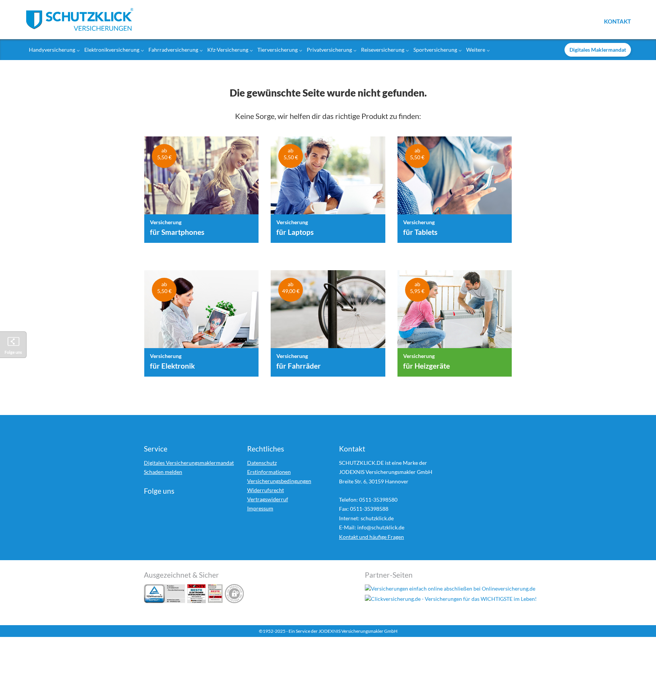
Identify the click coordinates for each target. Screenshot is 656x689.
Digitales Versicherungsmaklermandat (189, 462)
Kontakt (617, 20)
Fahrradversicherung (173, 49)
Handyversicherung (52, 49)
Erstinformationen (269, 472)
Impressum (260, 508)
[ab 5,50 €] (201, 179)
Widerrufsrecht (265, 490)
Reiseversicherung (382, 49)
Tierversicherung (277, 49)
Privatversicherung (329, 49)
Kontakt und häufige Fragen (371, 537)
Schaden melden (163, 472)
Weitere (475, 49)
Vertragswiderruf (267, 499)
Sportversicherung (435, 49)
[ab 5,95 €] (454, 313)
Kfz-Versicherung (227, 49)
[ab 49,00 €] (328, 313)
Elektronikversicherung (111, 49)
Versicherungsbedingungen (279, 481)
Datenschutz (262, 462)
